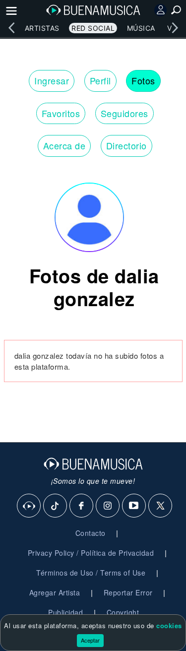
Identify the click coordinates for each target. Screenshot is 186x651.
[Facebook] (82, 506)
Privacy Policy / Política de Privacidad (91, 553)
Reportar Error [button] (128, 592)
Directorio (126, 145)
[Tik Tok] (55, 506)
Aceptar (90, 640)
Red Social (93, 28)
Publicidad (65, 612)
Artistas (42, 28)
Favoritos (61, 113)
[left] (11, 28)
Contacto (90, 533)
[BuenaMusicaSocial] (29, 506)
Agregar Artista (54, 592)
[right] (175, 28)
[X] (161, 506)
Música (141, 28)
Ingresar (51, 80)
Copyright (123, 612)
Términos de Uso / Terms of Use (90, 573)
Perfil (100, 80)
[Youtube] (134, 506)
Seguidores (124, 113)
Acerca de (64, 145)
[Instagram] (108, 506)
